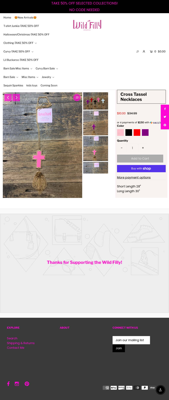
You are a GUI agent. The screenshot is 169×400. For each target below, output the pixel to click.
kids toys (31, 85)
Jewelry (46, 77)
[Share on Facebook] (165, 109)
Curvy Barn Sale (45, 68)
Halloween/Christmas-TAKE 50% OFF (26, 34)
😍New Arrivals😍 (25, 17)
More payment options (134, 177)
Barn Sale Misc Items (16, 68)
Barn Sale (9, 77)
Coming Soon (49, 85)
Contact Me (15, 348)
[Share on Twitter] (165, 117)
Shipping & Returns (21, 343)
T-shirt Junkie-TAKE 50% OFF (21, 26)
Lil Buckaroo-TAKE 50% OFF (21, 59)
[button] (141, 122)
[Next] (16, 97)
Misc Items (29, 77)
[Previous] (8, 97)
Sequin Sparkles (13, 85)
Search (12, 338)
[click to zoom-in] (77, 97)
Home (7, 17)
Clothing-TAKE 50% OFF (18, 42)
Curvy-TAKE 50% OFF (17, 51)
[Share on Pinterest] (165, 125)
